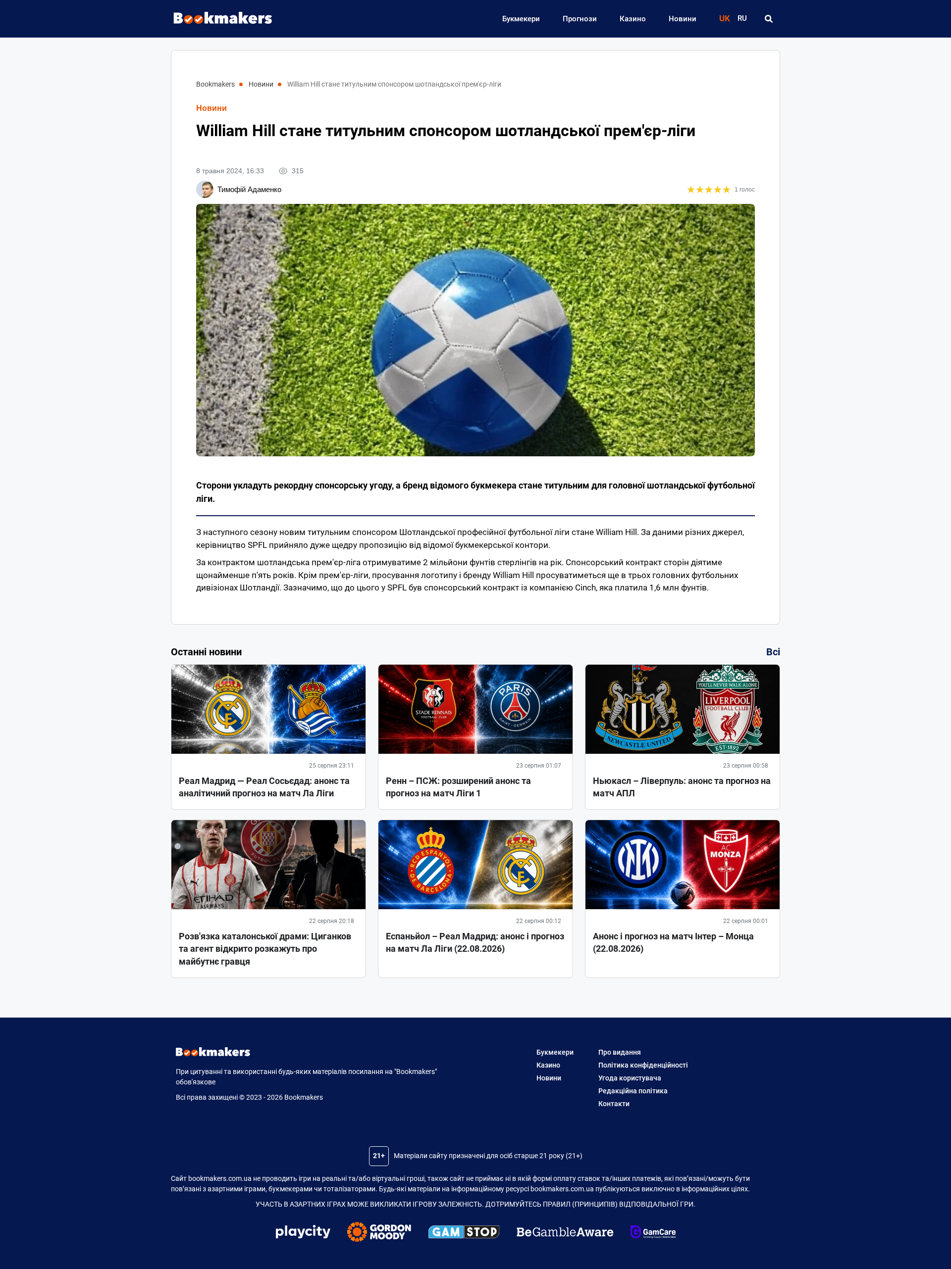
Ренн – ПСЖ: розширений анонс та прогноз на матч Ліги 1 (458, 787)
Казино (633, 18)
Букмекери (521, 18)
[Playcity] (303, 1233)
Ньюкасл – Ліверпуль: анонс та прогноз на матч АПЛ (682, 787)
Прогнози (580, 18)
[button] (768, 18)
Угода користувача (629, 1078)
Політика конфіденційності (643, 1065)
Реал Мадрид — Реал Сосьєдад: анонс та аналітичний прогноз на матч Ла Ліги (264, 787)
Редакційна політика (633, 1091)
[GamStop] (464, 1233)
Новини (682, 18)
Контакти (614, 1104)
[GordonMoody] (379, 1233)
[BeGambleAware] (565, 1233)
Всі (773, 652)
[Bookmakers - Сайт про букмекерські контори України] (217, 18)
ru (742, 18)
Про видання (619, 1052)
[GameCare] (653, 1233)
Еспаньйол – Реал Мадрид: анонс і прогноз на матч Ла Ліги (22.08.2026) (475, 942)
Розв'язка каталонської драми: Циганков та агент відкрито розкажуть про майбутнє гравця (265, 948)
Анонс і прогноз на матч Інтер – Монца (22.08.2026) (673, 942)
